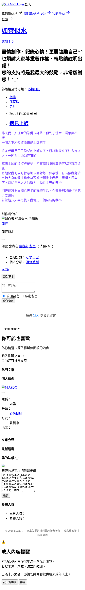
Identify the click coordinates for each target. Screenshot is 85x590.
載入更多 (8, 276)
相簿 (12, 97)
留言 (32, 246)
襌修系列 (32, 262)
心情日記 (34, 89)
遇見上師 (18, 123)
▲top (5, 269)
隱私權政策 (70, 530)
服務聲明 (42, 534)
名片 (12, 106)
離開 (22, 582)
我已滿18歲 (9, 582)
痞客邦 (23, 246)
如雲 (5, 223)
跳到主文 (8, 41)
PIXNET (18, 530)
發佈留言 (8, 300)
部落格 (14, 102)
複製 (5, 495)
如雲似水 (14, 30)
